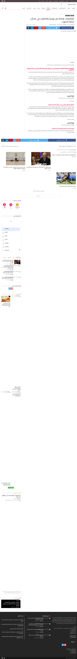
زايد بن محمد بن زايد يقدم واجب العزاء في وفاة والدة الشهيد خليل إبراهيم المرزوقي (14, 167)
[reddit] (40, 27)
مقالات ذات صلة (73, 149)
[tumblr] (28, 27)
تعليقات (9, 257)
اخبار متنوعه (68, 15)
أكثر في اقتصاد (59, 149)
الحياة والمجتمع (61, 1)
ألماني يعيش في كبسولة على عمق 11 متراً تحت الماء (9, 145)
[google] (44, 27)
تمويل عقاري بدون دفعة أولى (71, 649)
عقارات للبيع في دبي (72, 650)
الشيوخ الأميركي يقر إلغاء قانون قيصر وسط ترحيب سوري (64, 154)
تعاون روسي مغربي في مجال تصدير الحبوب (61, 104)
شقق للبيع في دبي (73, 652)
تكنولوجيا (50, 1)
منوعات (67, 1)
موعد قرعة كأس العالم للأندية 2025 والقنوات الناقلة (67, 145)
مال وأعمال (72, 101)
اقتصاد (47, 1)
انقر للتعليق (38, 195)
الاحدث (13, 257)
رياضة (40, 1)
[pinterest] (36, 27)
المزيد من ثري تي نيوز (65, 149)
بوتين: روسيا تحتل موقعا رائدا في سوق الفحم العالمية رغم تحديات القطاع (39, 167)
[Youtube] (4, 1)
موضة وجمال (55, 1)
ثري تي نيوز (69, 24)
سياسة (43, 1)
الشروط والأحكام (73, 637)
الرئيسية (73, 14)
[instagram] (2, 1)
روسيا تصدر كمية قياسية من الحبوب (63, 128)
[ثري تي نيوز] (72, 4)
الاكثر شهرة (18, 257)
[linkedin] (32, 27)
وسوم (4, 257)
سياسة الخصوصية (73, 636)
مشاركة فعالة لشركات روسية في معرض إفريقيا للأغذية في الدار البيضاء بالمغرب (50, 69)
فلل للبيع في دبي (73, 651)
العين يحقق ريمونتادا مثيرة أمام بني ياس (67, 186)
